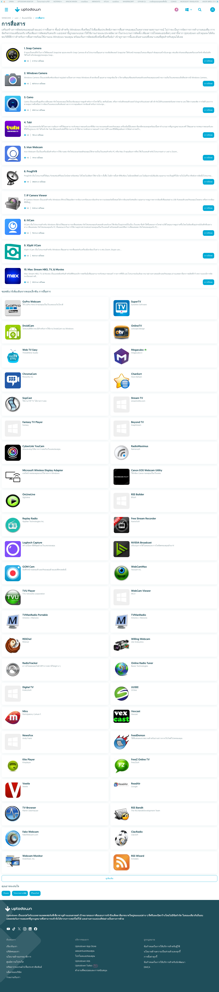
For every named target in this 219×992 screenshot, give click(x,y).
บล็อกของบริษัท (13, 972)
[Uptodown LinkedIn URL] (30, 929)
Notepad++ (58, 1)
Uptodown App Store (85, 946)
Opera (11, 1)
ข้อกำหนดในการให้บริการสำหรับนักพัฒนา (164, 962)
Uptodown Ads (82, 961)
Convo (173, 1)
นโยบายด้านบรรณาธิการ (18, 956)
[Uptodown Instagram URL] (25, 929)
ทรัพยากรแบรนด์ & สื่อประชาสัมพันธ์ (24, 966)
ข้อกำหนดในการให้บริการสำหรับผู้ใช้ (162, 946)
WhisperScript (128, 1)
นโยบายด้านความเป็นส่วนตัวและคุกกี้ (162, 951)
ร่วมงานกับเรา (13, 977)
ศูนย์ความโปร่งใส (15, 961)
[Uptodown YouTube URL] (8, 929)
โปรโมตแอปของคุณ (85, 956)
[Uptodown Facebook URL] (36, 929)
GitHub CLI (142, 1)
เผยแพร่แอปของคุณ (84, 950)
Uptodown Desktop (25, 1)
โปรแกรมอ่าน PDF (43, 1)
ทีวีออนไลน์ (35, 893)
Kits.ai (106, 1)
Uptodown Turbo (86, 965)
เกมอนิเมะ (84, 1)
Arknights (96, 1)
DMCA (147, 967)
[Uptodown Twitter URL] (19, 929)
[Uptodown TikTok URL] (14, 929)
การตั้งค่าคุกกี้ (150, 956)
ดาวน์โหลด (208, 61)
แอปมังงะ (116, 1)
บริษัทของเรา (12, 951)
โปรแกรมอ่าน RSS (20, 893)
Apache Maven (71, 1)
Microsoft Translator (189, 1)
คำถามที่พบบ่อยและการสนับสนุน (91, 970)
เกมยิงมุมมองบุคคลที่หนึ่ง (158, 1)
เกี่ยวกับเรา (11, 946)
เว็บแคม (6, 893)
